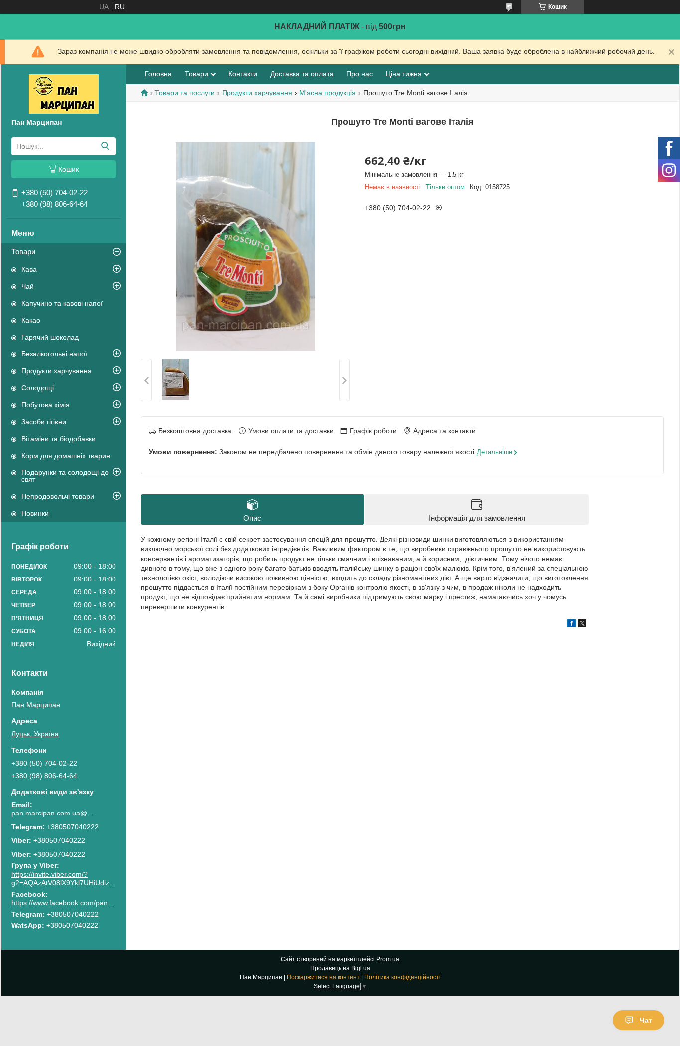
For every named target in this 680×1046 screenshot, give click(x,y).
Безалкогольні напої (54, 354)
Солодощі (37, 388)
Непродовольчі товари (57, 496)
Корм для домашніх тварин (65, 456)
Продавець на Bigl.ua (340, 968)
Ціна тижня (404, 74)
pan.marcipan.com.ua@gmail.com (53, 813)
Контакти (242, 74)
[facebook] (571, 625)
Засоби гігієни (43, 422)
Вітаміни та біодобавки (58, 439)
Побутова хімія (45, 405)
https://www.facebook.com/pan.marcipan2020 (83, 903)
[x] (582, 625)
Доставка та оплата (302, 74)
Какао (30, 320)
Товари (23, 251)
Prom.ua (387, 959)
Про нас (359, 74)
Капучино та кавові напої (62, 303)
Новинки (35, 513)
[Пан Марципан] (64, 93)
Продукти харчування (56, 371)
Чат (646, 1020)
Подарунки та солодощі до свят (65, 475)
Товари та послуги (185, 92)
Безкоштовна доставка (194, 431)
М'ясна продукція (327, 92)
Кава (29, 269)
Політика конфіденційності (402, 977)
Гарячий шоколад (50, 337)
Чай (27, 286)
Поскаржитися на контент (323, 977)
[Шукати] (105, 146)
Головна (158, 74)
